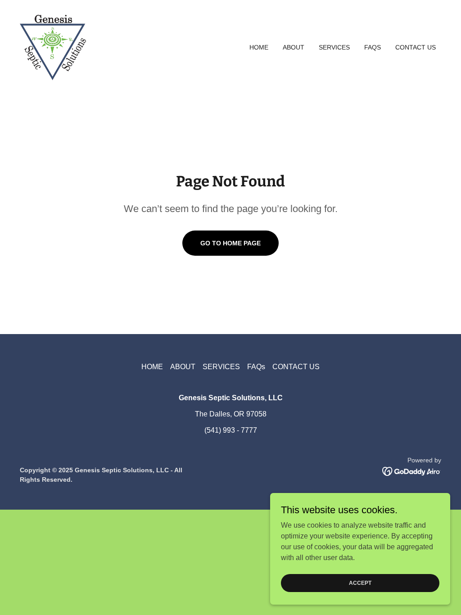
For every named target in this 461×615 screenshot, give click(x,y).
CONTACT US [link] (415, 47)
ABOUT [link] (293, 47)
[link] (53, 46)
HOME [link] (258, 47)
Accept (360, 582)
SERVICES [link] (334, 47)
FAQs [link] (372, 47)
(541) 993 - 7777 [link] (230, 430)
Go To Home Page (230, 243)
